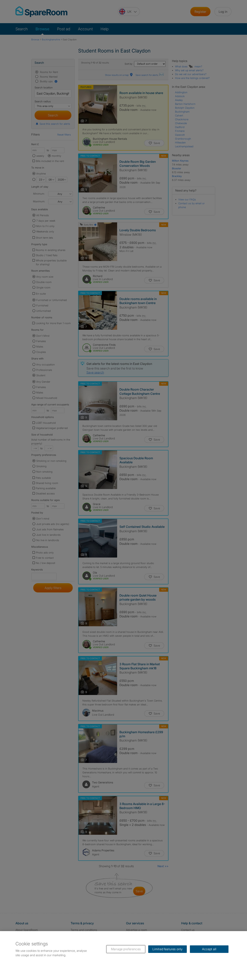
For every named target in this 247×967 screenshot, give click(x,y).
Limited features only (167, 949)
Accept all (209, 949)
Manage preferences (126, 949)
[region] (123, 949)
